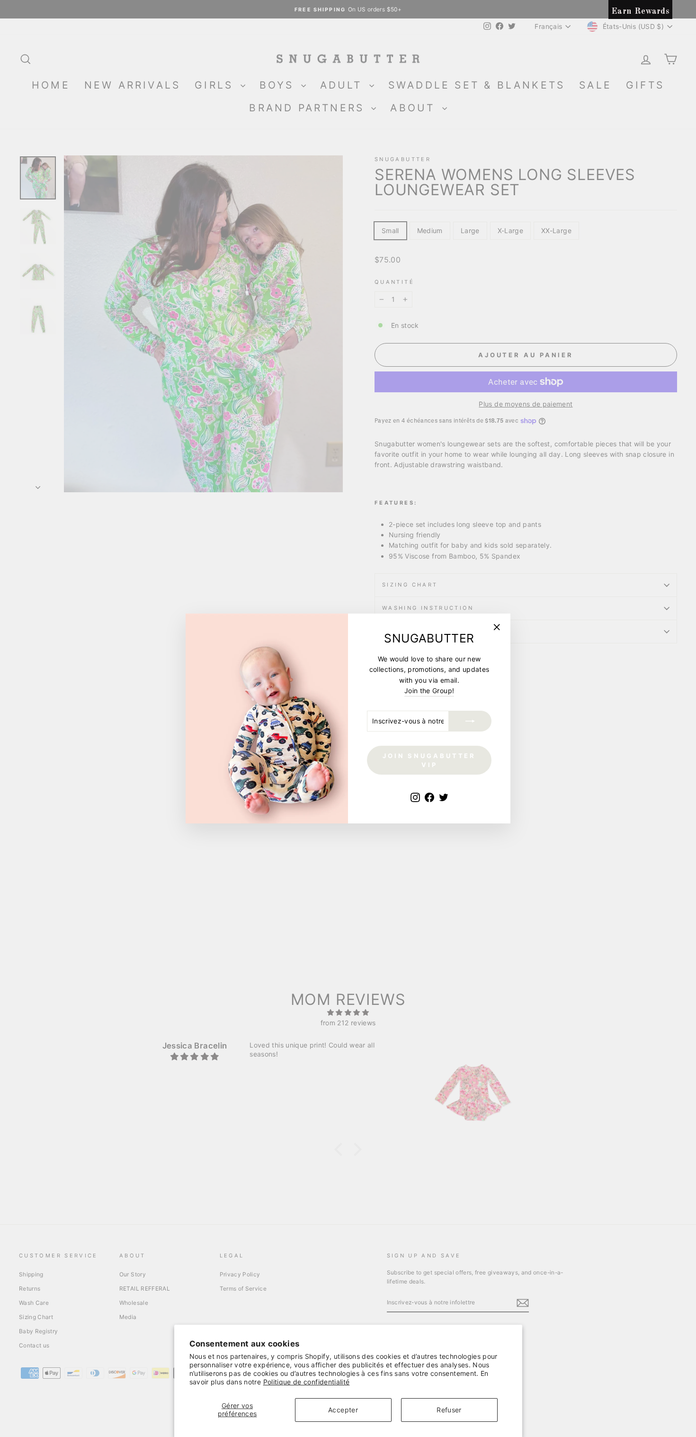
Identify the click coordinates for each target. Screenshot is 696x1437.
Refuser (449, 1410)
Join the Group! (429, 691)
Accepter (343, 1410)
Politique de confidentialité (306, 1382)
